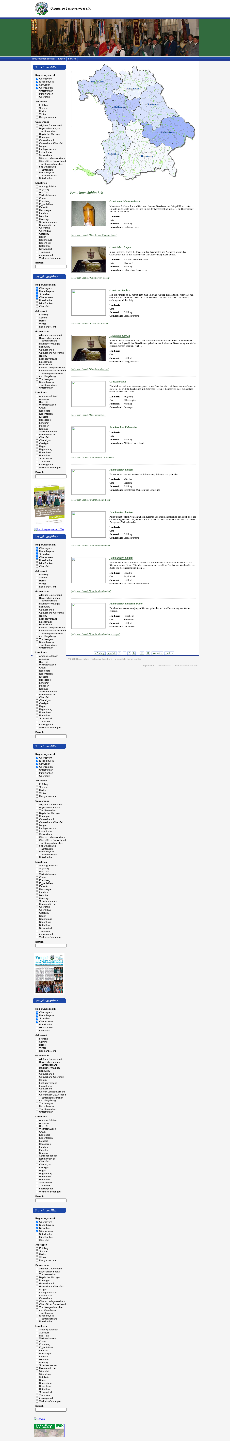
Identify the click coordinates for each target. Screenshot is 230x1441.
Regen (42, 236)
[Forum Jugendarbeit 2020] (49, 523)
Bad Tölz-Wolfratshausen (47, 193)
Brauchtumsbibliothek (43, 58)
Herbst (42, 111)
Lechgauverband (48, 149)
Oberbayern (45, 78)
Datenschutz (164, 665)
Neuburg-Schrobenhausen (48, 220)
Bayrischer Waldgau (49, 134)
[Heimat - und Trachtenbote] (49, 993)
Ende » (169, 653)
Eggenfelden (46, 204)
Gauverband (42, 121)
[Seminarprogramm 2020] (49, 529)
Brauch (39, 262)
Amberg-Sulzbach (48, 186)
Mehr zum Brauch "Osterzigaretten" (88, 415)
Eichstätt (43, 207)
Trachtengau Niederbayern (46, 171)
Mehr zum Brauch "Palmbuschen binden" (91, 500)
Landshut (44, 213)
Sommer (43, 108)
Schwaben (44, 84)
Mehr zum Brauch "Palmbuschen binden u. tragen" (95, 634)
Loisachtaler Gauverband (46, 153)
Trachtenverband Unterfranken (48, 176)
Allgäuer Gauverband (50, 125)
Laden (61, 58)
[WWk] (49, 1436)
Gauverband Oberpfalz (51, 143)
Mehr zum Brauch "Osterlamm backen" (90, 369)
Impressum (149, 665)
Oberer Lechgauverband (52, 158)
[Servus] (39, 1418)
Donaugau (44, 137)
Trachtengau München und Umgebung (51, 165)
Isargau (43, 146)
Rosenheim (45, 242)
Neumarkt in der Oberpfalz (47, 226)
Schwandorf (45, 249)
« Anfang (100, 653)
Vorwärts (157, 653)
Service (72, 58)
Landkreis (41, 182)
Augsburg (44, 189)
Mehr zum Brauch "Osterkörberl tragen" (90, 278)
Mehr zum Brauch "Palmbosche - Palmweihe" (93, 457)
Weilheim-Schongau (50, 258)
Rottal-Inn (44, 246)
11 (148, 653)
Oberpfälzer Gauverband (52, 161)
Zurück (112, 653)
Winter (42, 114)
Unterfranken (46, 90)
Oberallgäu (45, 230)
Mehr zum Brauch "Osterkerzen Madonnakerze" (94, 235)
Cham (42, 198)
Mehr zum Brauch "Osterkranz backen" (90, 323)
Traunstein (45, 252)
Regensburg (45, 239)
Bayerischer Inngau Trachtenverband (49, 129)
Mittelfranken (46, 93)
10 (142, 653)
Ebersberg (44, 201)
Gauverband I (46, 140)
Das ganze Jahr (47, 117)
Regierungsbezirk (45, 75)
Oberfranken (46, 87)
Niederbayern (46, 81)
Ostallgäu (44, 233)
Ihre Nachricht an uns (186, 665)
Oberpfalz (44, 96)
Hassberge (45, 210)
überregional (46, 255)
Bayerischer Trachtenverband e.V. (94, 659)
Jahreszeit (41, 101)
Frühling (43, 105)
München (44, 216)
